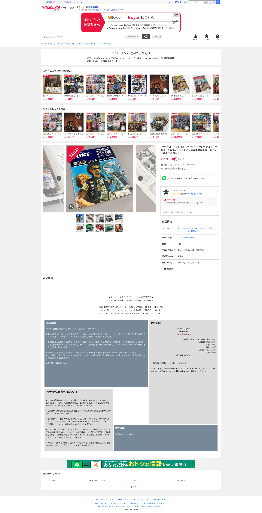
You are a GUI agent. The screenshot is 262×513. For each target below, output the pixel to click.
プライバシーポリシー (99, 503)
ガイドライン (166, 503)
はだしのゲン (210, 2)
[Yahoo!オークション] (58, 6)
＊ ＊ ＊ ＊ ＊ (177, 190)
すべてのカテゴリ (132, 37)
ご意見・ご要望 (139, 506)
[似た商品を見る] (71, 206)
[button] (189, 269)
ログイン (80, 10)
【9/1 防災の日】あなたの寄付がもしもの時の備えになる (66, 2)
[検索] (218, 2)
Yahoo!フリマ (123, 499)
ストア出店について (123, 506)
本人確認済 (198, 194)
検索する (146, 36)
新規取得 (94, 7)
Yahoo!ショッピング (141, 499)
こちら (189, 212)
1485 (187, 194)
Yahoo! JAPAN (175, 2)
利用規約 (132, 503)
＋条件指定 (157, 37)
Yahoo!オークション (104, 499)
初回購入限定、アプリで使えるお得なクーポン (106, 10)
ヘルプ (185, 2)
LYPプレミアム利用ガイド (148, 503)
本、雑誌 (61, 44)
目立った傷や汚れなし (187, 237)
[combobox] (83, 36)
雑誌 (68, 44)
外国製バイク (106, 44)
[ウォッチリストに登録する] (59, 90)
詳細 (202, 178)
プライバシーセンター (118, 503)
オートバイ (95, 44)
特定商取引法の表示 (105, 506)
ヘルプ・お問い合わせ (155, 506)
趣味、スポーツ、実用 (80, 44)
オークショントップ (48, 44)
